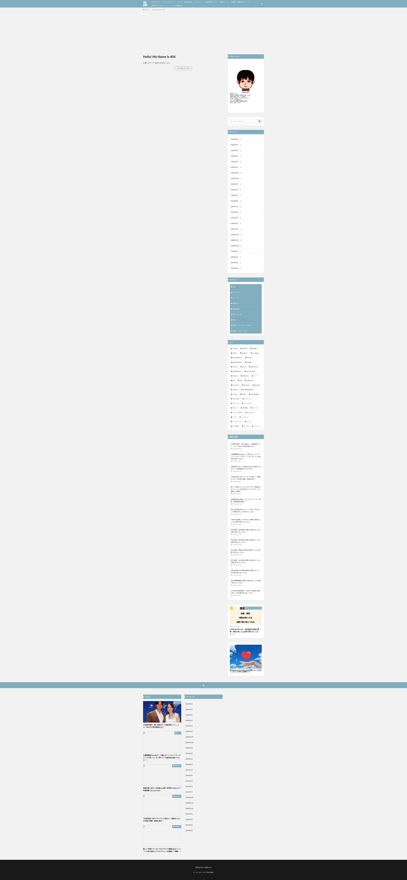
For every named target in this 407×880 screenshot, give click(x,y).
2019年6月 (236, 268)
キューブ (254, 408)
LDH (234, 287)
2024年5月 (236, 156)
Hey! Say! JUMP (250, 371)
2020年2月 (236, 257)
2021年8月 (236, 201)
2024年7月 (236, 145)
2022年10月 (236, 178)
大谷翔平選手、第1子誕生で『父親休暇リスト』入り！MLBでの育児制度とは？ (245, 445)
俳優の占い (236, 303)
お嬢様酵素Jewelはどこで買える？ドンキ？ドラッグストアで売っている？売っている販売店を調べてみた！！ (246, 456)
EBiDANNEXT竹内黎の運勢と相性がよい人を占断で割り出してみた (245, 571)
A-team (235, 353)
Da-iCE (244, 367)
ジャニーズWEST (237, 412)
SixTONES (257, 385)
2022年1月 (236, 195)
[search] (260, 121)
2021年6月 (236, 212)
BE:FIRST (249, 357)
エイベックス (247, 403)
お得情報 (244, 408)
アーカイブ (236, 292)
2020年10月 (236, 246)
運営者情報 (188, 2)
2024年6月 (236, 150)
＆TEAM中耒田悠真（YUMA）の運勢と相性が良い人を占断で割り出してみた (245, 592)
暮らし (235, 320)
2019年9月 (236, 262)
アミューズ (236, 403)
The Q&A (145, 3)
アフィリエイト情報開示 (174, 5)
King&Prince (250, 380)
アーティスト (248, 399)
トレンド (235, 298)
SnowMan (235, 389)
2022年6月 (236, 190)
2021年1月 (236, 229)
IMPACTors (245, 376)
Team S (244, 394)
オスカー (235, 408)
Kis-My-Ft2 (236, 385)
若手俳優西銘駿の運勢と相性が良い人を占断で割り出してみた (246, 582)
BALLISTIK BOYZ (237, 357)
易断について (224, 2)
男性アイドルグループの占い (242, 325)
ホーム (179, 2)
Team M (235, 394)
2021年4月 (236, 223)
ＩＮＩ (255, 376)
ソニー (234, 417)
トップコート (245, 417)
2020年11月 (236, 240)
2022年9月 (236, 184)
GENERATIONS (237, 371)
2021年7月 (236, 206)
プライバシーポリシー (203, 867)
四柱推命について (158, 5)
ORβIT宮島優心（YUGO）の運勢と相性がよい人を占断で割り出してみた (246, 521)
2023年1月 (236, 167)
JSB (241, 380)
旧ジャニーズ (237, 314)
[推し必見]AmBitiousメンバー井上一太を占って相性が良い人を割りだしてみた (245, 511)
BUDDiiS (249, 362)
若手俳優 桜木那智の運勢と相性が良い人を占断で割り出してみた (246, 531)
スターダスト (251, 412)
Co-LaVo (235, 367)
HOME (147, 9)
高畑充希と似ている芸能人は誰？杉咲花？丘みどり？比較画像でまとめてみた (246, 468)
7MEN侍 (244, 348)
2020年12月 (236, 234)
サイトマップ (198, 2)
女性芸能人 (236, 309)
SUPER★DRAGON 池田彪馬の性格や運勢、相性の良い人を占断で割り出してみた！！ (244, 631)
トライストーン (237, 421)
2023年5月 (236, 162)
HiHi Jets (235, 376)
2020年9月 (236, 251)
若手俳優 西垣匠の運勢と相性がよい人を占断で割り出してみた (246, 551)
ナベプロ (246, 426)
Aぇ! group (255, 353)
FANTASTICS (254, 367)
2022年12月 (236, 173)
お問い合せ (155, 2)
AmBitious (245, 353)
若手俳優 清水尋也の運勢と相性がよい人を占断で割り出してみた (246, 541)
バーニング (257, 426)
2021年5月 (236, 218)
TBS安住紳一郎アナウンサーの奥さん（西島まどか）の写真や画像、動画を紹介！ (245, 478)
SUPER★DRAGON (248, 389)
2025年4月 (236, 139)
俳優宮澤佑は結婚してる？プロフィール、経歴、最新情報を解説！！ (246, 500)
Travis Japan (236, 399)
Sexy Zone (246, 385)
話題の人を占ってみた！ (241, 331)
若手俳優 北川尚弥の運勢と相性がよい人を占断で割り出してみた (246, 561)
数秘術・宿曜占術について (240, 2)
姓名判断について (211, 2)
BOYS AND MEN (237, 362)
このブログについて (168, 2)
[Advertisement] (203, 33)
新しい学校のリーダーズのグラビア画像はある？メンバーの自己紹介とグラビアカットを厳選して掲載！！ (246, 489)
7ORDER (254, 348)
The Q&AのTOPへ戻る (183, 68)
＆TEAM (235, 348)
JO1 (234, 380)
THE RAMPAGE (255, 394)
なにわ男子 (236, 426)
